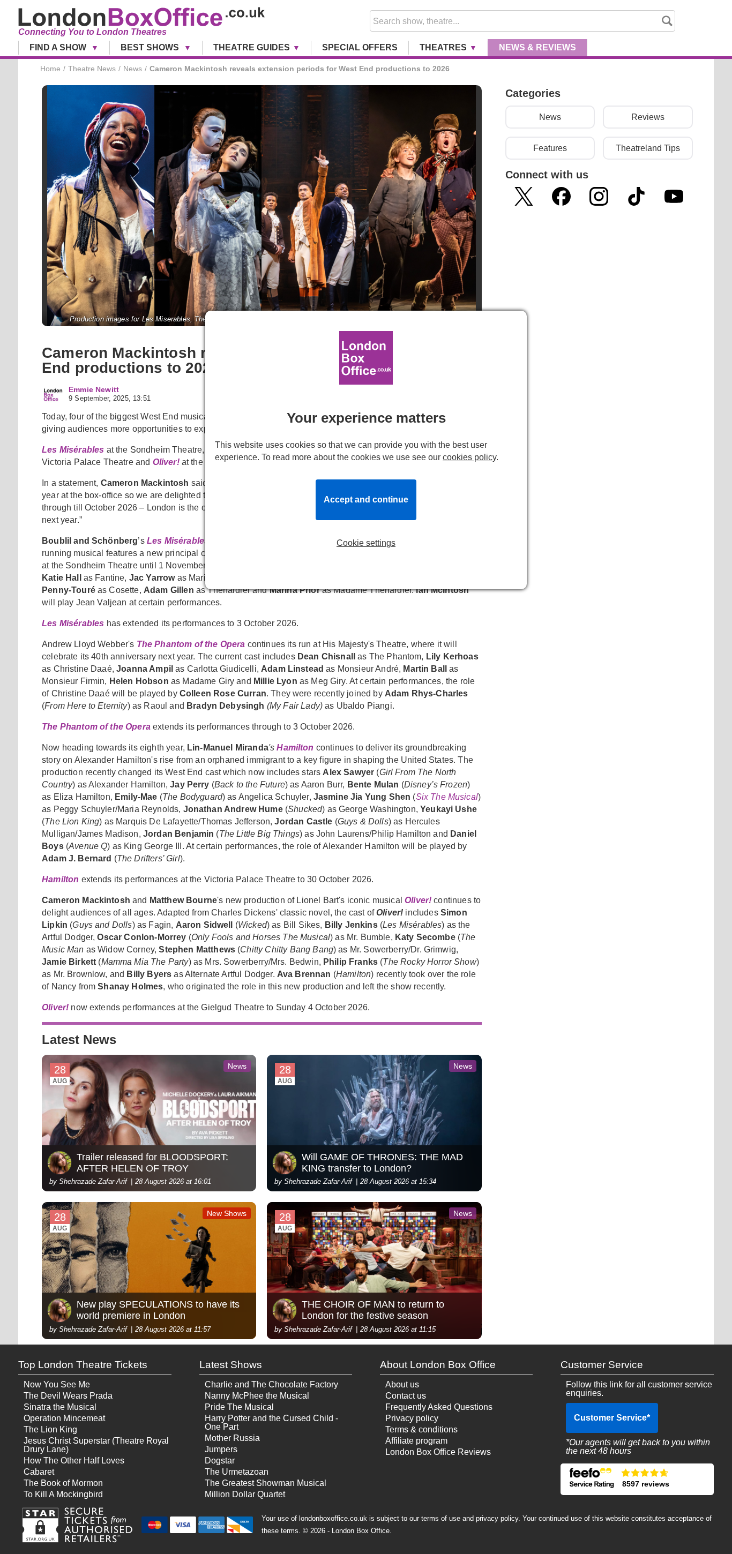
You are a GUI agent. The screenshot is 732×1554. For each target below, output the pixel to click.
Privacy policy (411, 1418)
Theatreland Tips (648, 148)
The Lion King (50, 1429)
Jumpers (221, 1449)
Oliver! (166, 462)
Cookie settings (366, 543)
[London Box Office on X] (523, 196)
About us (402, 1384)
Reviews (647, 117)
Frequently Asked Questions (438, 1407)
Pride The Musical (239, 1407)
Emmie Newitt (94, 390)
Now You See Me (57, 1384)
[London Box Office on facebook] (561, 196)
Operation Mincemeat (64, 1418)
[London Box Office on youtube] (673, 196)
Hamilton (295, 747)
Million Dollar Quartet (245, 1494)
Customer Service (612, 1417)
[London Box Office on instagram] (598, 196)
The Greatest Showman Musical (265, 1483)
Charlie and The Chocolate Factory (271, 1384)
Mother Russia (232, 1438)
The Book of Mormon (63, 1483)
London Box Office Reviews (438, 1452)
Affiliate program (416, 1440)
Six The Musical (447, 796)
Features (550, 148)
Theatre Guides (251, 47)
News (537, 47)
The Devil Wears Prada (68, 1395)
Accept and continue (366, 499)
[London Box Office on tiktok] (636, 196)
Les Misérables (73, 449)
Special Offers (360, 47)
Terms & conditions (421, 1429)
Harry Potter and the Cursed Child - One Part (271, 1422)
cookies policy (469, 457)
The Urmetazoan (236, 1471)
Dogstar (220, 1460)
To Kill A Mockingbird (63, 1494)
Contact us (405, 1395)
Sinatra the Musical (60, 1407)
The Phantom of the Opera (192, 644)
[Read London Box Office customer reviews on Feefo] (637, 1479)
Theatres (443, 47)
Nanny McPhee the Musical (257, 1395)
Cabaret (39, 1471)
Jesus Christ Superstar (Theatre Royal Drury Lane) (96, 1445)
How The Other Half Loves (74, 1460)
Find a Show (58, 47)
